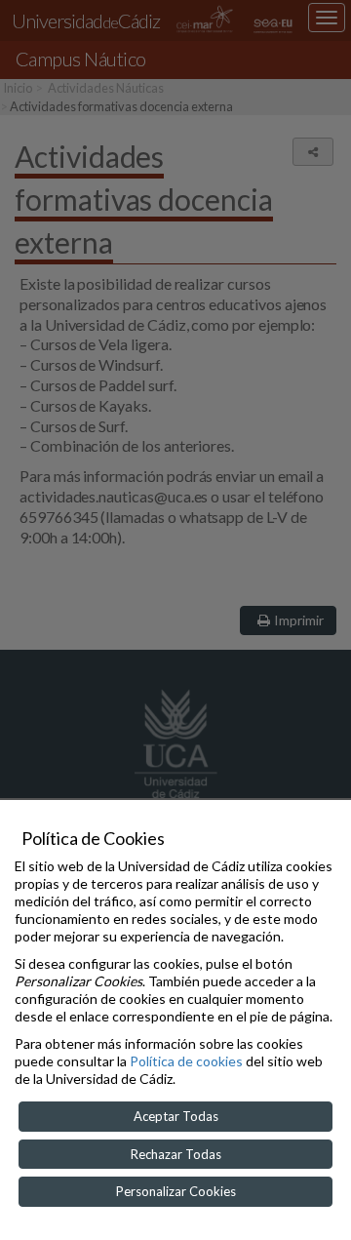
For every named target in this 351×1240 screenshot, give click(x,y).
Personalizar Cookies (176, 1191)
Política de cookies (186, 1061)
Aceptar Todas (176, 1116)
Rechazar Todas (176, 1154)
